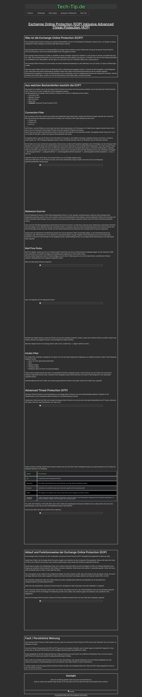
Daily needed (53, 13)
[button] (30, 13)
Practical (30, 13)
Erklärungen (41, 13)
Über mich (83, 13)
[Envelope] (71, 686)
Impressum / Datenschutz (69, 13)
